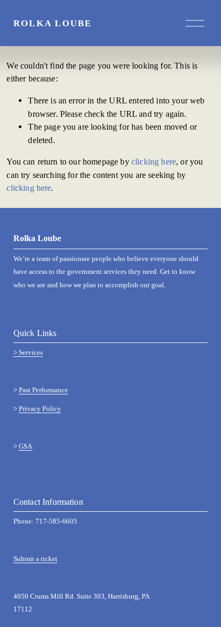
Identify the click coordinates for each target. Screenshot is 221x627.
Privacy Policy (40, 409)
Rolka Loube (52, 23)
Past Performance (43, 390)
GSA (25, 446)
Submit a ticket (35, 559)
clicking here (153, 161)
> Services (28, 352)
